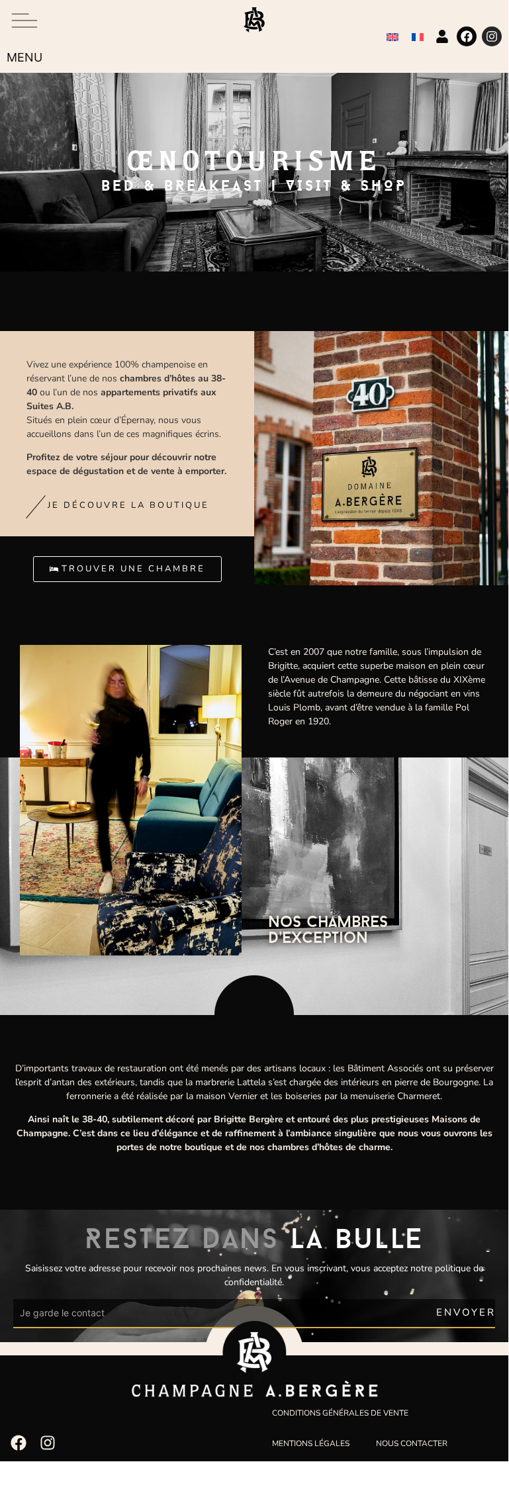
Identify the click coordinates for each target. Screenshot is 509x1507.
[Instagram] (492, 36)
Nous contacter (411, 1443)
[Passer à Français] (417, 37)
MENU (24, 57)
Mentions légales (310, 1443)
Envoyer (466, 1312)
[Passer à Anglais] (392, 37)
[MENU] (24, 20)
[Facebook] (467, 36)
